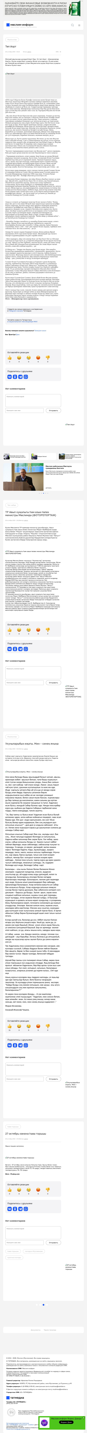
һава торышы (13, 1251)
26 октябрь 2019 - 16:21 (12, 749)
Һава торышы (13, 1127)
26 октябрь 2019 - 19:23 (12, 51)
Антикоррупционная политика (17, 1423)
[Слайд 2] (41, 493)
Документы (36, 1330)
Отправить (53, 410)
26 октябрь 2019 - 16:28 (12, 520)
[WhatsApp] (26, 377)
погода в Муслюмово (34, 1251)
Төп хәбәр (11, 505)
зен (18, 334)
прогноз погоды (14, 1257)
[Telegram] (20, 377)
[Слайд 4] (45, 493)
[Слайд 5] (47, 493)
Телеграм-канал (40, 330)
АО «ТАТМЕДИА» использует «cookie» (20, 1425)
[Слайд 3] (43, 493)
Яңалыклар (12, 40)
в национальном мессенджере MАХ (22, 321)
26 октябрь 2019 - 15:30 (12, 1139)
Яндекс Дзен (66, 1422)
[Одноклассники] (15, 377)
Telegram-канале (16, 311)
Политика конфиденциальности (18, 1429)
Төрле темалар (50, 1330)
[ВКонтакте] (9, 377)
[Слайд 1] (39, 493)
